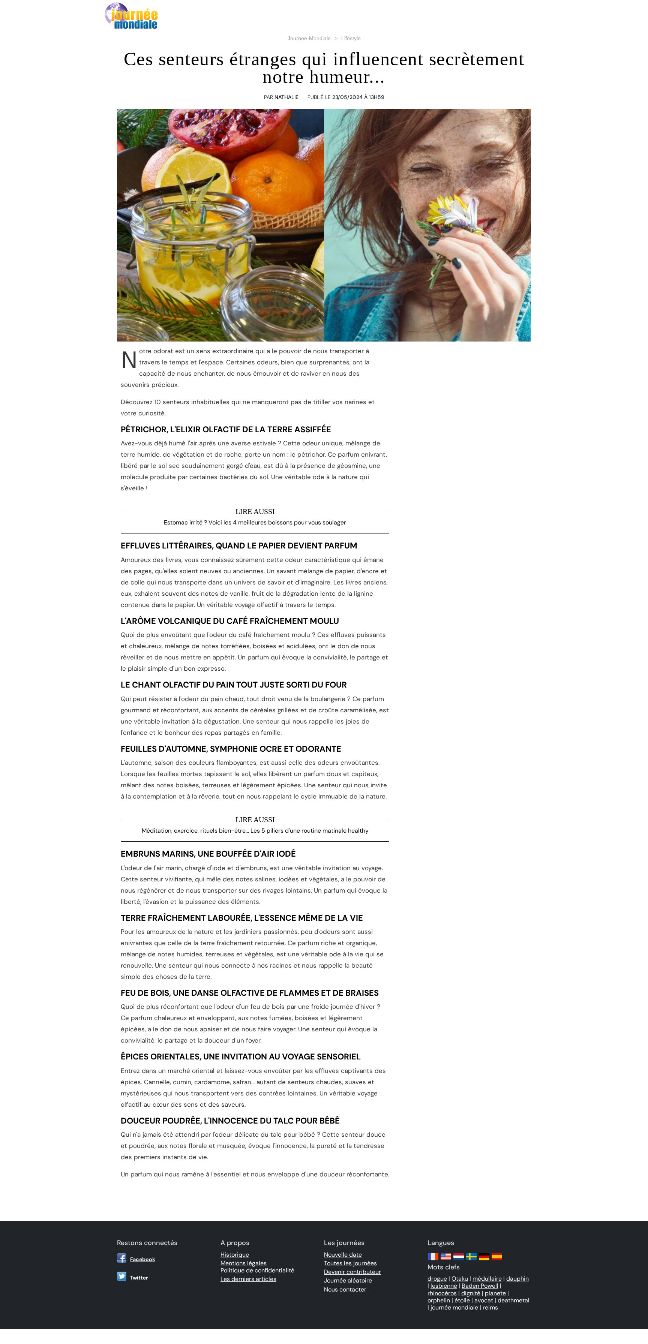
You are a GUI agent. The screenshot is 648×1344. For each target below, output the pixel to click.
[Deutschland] (484, 1260)
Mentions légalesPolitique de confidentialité (257, 1266)
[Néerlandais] (458, 1260)
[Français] (433, 1260)
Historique (234, 1255)
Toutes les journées (350, 1263)
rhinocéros (442, 1293)
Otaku (460, 1279)
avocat (483, 1300)
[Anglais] (446, 1260)
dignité (470, 1293)
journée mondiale (454, 1307)
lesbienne (443, 1286)
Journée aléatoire (348, 1280)
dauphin (517, 1279)
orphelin (439, 1300)
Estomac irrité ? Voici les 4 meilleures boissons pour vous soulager (255, 522)
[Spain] (496, 1260)
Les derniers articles (248, 1279)
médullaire (487, 1279)
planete (495, 1293)
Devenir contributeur (352, 1272)
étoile (462, 1300)
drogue (437, 1279)
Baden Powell (480, 1286)
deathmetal (514, 1300)
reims (490, 1307)
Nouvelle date (343, 1255)
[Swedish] (471, 1260)
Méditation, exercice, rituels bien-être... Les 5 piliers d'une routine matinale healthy (255, 831)
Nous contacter (345, 1289)
